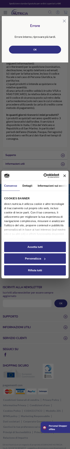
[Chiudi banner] (64, 176)
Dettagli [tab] (27, 185)
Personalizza (33, 258)
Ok (35, 49)
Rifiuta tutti (35, 270)
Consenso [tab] (10, 185)
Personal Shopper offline (58, 428)
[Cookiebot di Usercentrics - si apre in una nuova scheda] (44, 175)
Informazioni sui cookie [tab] (52, 185)
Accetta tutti (35, 246)
